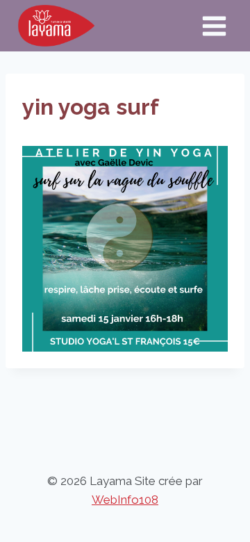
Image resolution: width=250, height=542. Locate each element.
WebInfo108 (125, 500)
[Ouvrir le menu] (213, 25)
